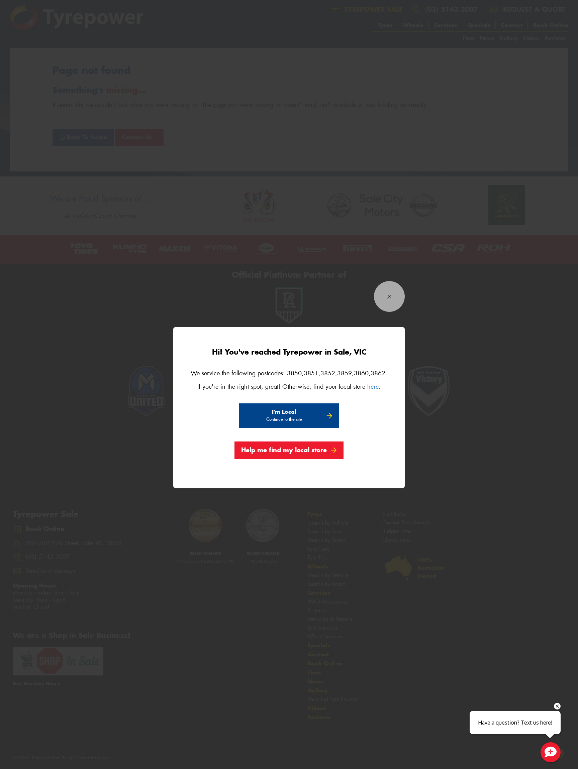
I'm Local (284, 415)
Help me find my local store (284, 450)
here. (374, 387)
